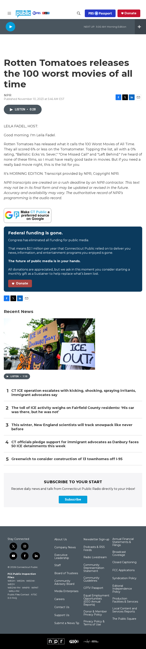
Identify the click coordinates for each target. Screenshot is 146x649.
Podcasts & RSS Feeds (94, 549)
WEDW (30, 580)
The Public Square (124, 618)
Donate (130, 13)
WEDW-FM (14, 587)
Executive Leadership (61, 557)
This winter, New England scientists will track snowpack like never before (72, 427)
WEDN (21, 580)
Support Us (61, 615)
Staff (57, 565)
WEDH (11, 580)
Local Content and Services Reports (124, 610)
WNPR (26, 587)
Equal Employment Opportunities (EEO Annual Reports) (96, 600)
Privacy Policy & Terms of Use (94, 623)
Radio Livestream (95, 557)
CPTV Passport (93, 588)
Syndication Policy (124, 578)
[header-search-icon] (78, 13)
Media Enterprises (66, 591)
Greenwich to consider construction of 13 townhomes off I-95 (66, 459)
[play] (10, 27)
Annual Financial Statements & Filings (123, 542)
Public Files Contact (18, 594)
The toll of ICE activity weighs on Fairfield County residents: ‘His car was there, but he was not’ (72, 410)
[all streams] (140, 26)
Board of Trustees (66, 573)
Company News (65, 547)
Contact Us (61, 607)
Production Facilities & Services (125, 600)
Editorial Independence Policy (122, 589)
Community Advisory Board (64, 583)
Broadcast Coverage (119, 554)
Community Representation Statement (93, 568)
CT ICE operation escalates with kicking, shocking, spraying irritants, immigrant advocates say (73, 393)
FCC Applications (123, 570)
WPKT (34, 587)
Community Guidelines (91, 579)
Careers (59, 599)
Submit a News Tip (66, 623)
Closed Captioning (124, 562)
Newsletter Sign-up (96, 539)
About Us (60, 539)
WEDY (11, 584)
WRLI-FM (14, 591)
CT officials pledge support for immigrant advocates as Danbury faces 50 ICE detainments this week (75, 444)
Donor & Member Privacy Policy (95, 613)
